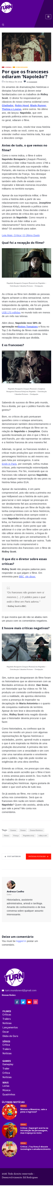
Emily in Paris (9, 463)
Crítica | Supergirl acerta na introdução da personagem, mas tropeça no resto (34, 1130)
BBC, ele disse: (27, 576)
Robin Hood (22, 105)
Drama (23, 830)
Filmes (6, 836)
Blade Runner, (38, 105)
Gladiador (7, 105)
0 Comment (32, 82)
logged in (21, 941)
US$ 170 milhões (11, 312)
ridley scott (42, 836)
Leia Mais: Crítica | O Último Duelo (21, 235)
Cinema (13, 830)
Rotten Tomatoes (28, 326)
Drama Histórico (36, 830)
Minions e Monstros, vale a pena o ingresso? (33, 1110)
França (16, 836)
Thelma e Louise (11, 109)
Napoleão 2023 (28, 836)
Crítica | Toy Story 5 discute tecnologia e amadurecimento (35, 1147)
